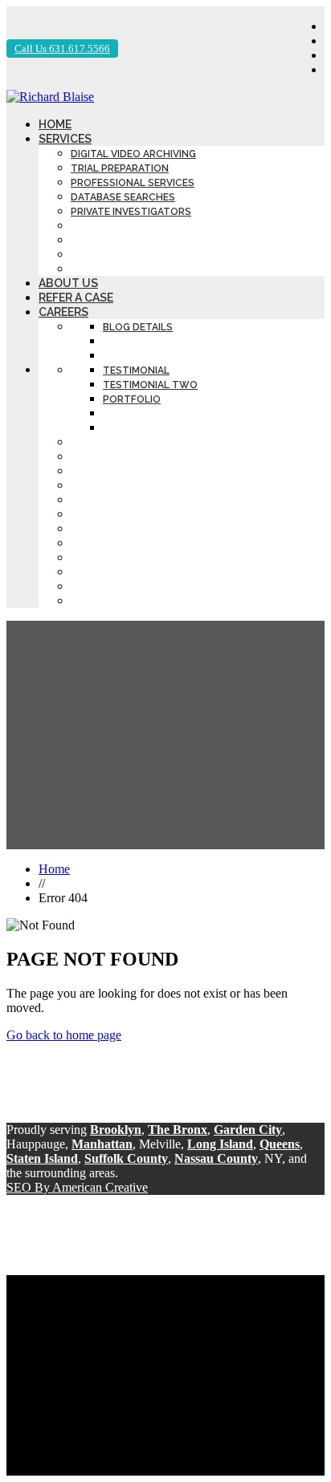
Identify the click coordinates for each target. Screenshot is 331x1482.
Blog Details (138, 327)
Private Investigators (131, 211)
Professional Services (132, 182)
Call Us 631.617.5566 (62, 49)
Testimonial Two (150, 385)
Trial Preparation (120, 168)
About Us (68, 283)
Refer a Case (76, 297)
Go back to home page (63, 1035)
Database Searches (123, 197)
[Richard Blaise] (50, 96)
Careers (63, 312)
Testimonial (136, 370)
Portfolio (132, 399)
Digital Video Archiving (133, 154)
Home (55, 124)
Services (65, 138)
